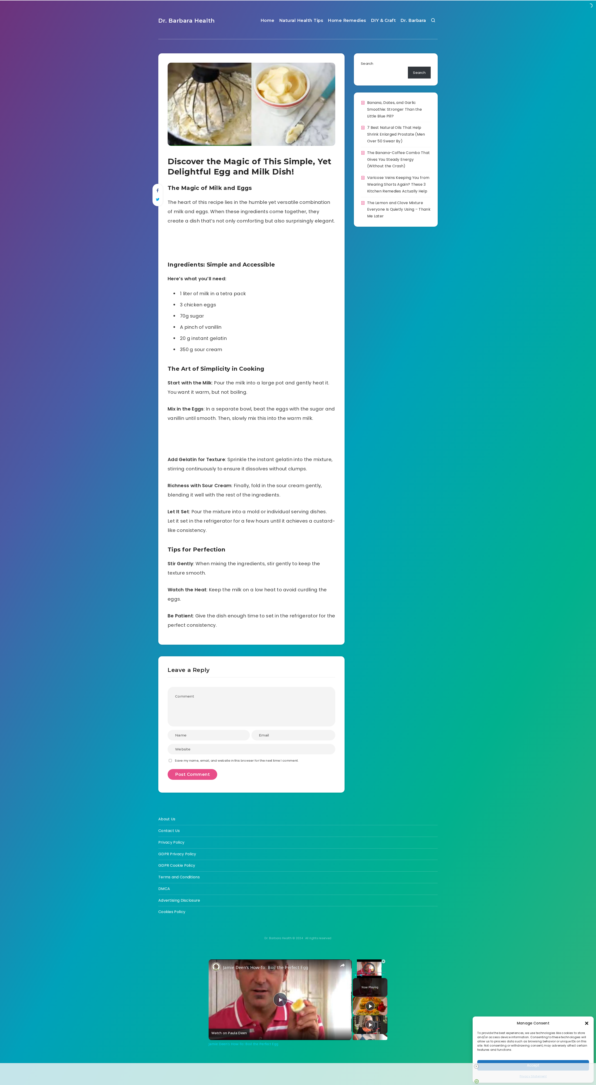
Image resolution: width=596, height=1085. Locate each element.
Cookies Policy (171, 911)
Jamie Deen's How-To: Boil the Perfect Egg (265, 967)
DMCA (164, 888)
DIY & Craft (383, 20)
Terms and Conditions (179, 877)
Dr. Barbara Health (186, 20)
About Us (166, 819)
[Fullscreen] (383, 975)
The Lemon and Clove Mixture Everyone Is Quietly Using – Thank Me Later (398, 209)
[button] (586, 1023)
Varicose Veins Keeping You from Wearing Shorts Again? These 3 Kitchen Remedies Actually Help (398, 184)
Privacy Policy (171, 842)
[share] (342, 965)
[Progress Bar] (369, 972)
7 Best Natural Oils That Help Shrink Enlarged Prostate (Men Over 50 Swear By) (396, 134)
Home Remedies (347, 20)
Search (367, 63)
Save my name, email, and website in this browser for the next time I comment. (236, 760)
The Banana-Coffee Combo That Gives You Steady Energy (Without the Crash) (398, 159)
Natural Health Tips (301, 20)
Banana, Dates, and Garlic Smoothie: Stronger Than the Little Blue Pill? (394, 109)
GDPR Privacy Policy (177, 854)
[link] (216, 967)
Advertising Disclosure (179, 900)
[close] (476, 1066)
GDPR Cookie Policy (176, 865)
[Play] (355, 975)
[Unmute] (361, 975)
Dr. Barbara (413, 20)
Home (267, 20)
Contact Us (169, 830)
